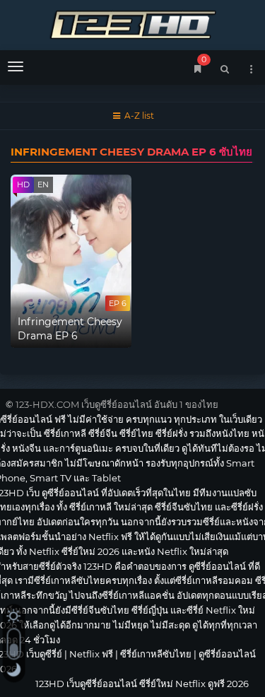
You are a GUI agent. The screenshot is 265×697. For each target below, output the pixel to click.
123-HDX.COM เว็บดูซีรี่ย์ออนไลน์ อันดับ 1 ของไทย (117, 404)
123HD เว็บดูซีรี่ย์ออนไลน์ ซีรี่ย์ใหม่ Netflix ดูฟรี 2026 (132, 23)
